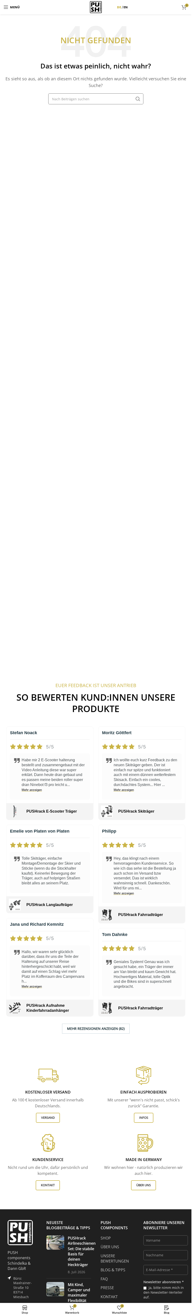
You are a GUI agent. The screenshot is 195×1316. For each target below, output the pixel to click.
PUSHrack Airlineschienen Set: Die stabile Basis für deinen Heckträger (82, 1251)
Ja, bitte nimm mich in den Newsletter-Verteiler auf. (163, 1292)
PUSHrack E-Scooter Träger (51, 811)
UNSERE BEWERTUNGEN (115, 1258)
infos (143, 1117)
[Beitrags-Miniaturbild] (55, 1255)
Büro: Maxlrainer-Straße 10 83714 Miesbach (22, 1287)
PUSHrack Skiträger (136, 811)
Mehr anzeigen (32, 790)
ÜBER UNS (110, 1246)
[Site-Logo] (95, 6)
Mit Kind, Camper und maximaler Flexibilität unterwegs (79, 1295)
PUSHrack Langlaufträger (49, 905)
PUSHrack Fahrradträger (140, 915)
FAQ (104, 1279)
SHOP (106, 1238)
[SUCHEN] (137, 98)
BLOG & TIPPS (113, 1270)
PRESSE (107, 1287)
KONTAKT (109, 1296)
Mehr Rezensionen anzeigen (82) (96, 1028)
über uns (143, 1185)
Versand (48, 1117)
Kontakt (48, 1185)
